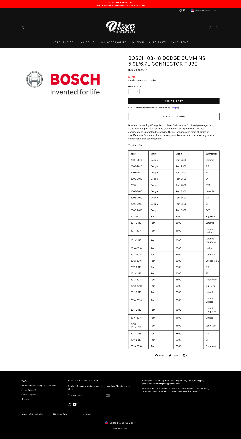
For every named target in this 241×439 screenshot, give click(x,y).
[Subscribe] (108, 395)
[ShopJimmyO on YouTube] (75, 404)
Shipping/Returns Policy (32, 414)
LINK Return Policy (60, 414)
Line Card (86, 414)
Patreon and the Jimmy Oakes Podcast (38, 385)
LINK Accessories (113, 42)
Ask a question (174, 116)
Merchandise (63, 42)
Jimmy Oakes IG (28, 390)
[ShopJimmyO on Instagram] (69, 404)
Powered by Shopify (120, 428)
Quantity (135, 86)
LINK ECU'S (86, 42)
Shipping (132, 80)
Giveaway (25, 399)
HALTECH (137, 42)
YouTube (25, 381)
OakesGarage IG (28, 394)
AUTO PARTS (158, 42)
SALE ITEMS (180, 42)
